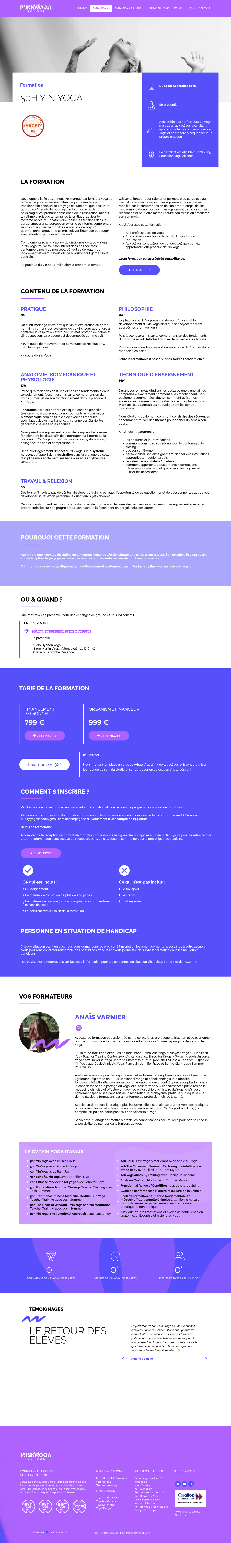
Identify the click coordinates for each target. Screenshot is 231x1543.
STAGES (178, 8)
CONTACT (204, 8)
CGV (96, 1533)
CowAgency (60, 1532)
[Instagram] (191, 1484)
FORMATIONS (100, 8)
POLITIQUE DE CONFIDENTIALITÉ (135, 1533)
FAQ (191, 8)
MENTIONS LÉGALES (109, 1533)
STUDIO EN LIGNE (158, 8)
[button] (101, 8)
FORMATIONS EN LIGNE (128, 8)
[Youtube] (184, 1484)
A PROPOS (82, 8)
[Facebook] (178, 1484)
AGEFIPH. (191, 961)
